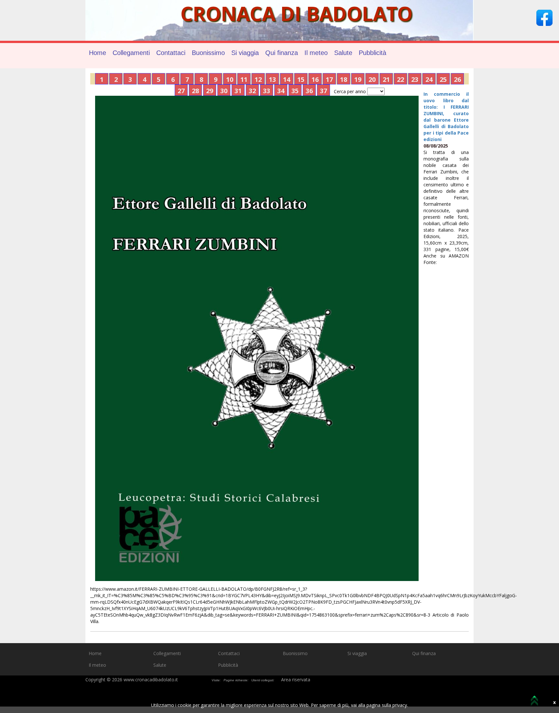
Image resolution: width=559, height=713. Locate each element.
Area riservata (295, 679)
